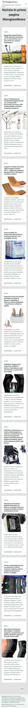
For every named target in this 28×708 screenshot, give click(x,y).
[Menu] (25, 3)
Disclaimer (5, 706)
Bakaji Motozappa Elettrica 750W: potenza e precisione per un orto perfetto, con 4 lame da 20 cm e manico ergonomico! (13, 38)
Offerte (6, 32)
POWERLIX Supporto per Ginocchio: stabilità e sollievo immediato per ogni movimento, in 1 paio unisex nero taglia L (13, 368)
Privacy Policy (12, 706)
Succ (22, 688)
